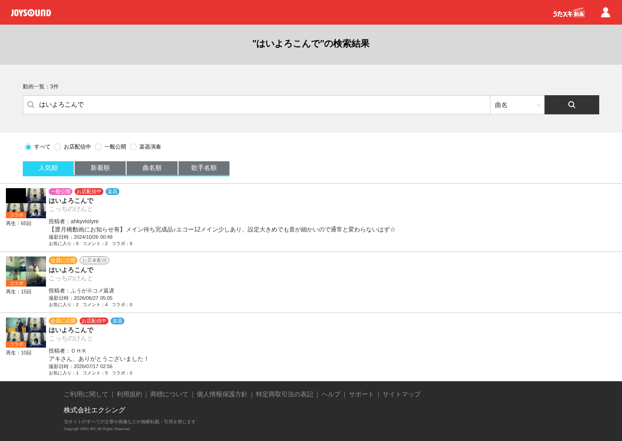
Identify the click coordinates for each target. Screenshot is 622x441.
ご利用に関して (86, 394)
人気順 (48, 167)
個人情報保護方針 (222, 394)
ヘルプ (331, 394)
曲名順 (152, 167)
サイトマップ (401, 394)
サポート (361, 394)
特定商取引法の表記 (284, 394)
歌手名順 (204, 167)
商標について (169, 394)
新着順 (100, 167)
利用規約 (129, 394)
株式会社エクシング (94, 410)
